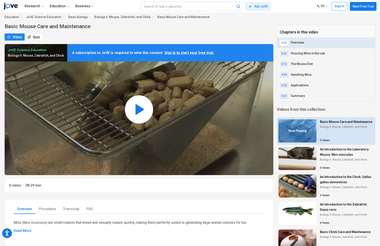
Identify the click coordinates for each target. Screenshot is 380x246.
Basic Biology (78, 17)
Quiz (36, 37)
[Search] (238, 6)
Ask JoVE (261, 6)
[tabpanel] (139, 226)
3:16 (284, 64)
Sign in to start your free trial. (189, 53)
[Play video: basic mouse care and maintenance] (139, 109)
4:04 (284, 74)
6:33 (284, 85)
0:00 (284, 42)
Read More (22, 231)
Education (12, 17)
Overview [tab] (24, 209)
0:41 (284, 53)
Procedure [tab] (47, 209)
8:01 (284, 96)
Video (17, 37)
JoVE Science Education (44, 17)
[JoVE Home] (11, 6)
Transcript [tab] (71, 209)
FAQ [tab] (89, 209)
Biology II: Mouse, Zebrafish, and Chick (123, 17)
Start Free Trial (363, 6)
